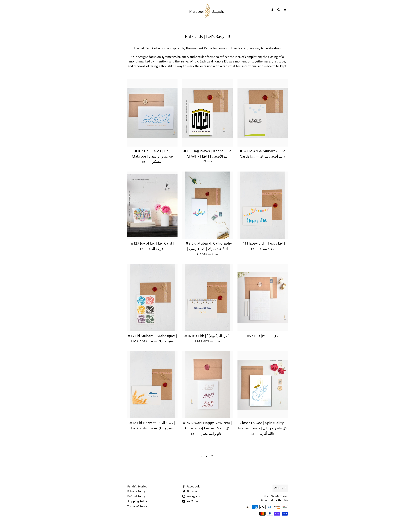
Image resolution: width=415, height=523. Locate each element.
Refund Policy (136, 496)
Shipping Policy (137, 502)
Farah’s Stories (137, 487)
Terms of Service (138, 507)
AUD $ (278, 488)
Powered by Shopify (274, 501)
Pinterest (192, 491)
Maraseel (281, 496)
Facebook (193, 487)
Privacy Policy (136, 491)
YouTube (192, 502)
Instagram (193, 496)
